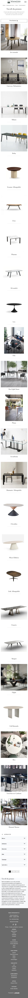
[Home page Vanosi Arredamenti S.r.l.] (14, 1)
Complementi (14, 977)
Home (4, 5)
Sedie (14, 947)
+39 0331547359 (15, 919)
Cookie (11, 927)
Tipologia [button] (4, 859)
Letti (14, 965)
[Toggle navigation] (25, 2)
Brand (14, 932)
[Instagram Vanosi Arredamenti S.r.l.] (15, 924)
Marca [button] (3, 838)
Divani (14, 957)
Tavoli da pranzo (22, 5)
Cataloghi (14, 934)
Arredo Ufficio (14, 983)
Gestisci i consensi (18, 927)
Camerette (14, 970)
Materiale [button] (4, 849)
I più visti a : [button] (5, 864)
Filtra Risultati (13, 20)
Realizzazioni (14, 931)
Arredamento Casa (10, 5)
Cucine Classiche (14, 943)
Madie (14, 956)
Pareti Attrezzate (14, 954)
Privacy (6, 927)
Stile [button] (3, 854)
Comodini (14, 966)
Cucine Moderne (14, 941)
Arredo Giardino (14, 988)
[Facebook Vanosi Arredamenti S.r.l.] (13, 924)
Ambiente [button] (4, 843)
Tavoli (16, 5)
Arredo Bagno (14, 959)
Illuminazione (14, 975)
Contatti (14, 936)
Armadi (14, 968)
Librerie (14, 952)
